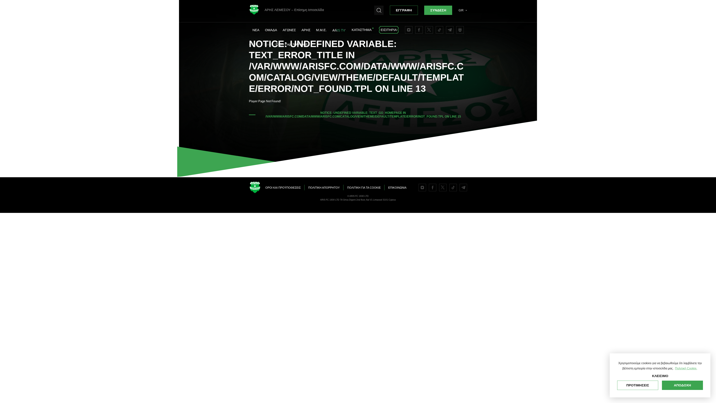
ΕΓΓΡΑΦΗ (404, 10)
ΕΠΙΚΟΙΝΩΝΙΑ (397, 187)
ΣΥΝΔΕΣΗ (438, 10)
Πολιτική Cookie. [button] (686, 368)
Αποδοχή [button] (682, 385)
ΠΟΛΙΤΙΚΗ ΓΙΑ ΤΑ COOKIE (364, 187)
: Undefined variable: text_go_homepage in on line (363, 114)
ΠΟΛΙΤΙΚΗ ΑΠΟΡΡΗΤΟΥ (324, 187)
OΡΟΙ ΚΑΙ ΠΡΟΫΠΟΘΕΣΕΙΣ (283, 187)
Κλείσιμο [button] (660, 376)
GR (461, 10)
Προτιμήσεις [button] (637, 385)
